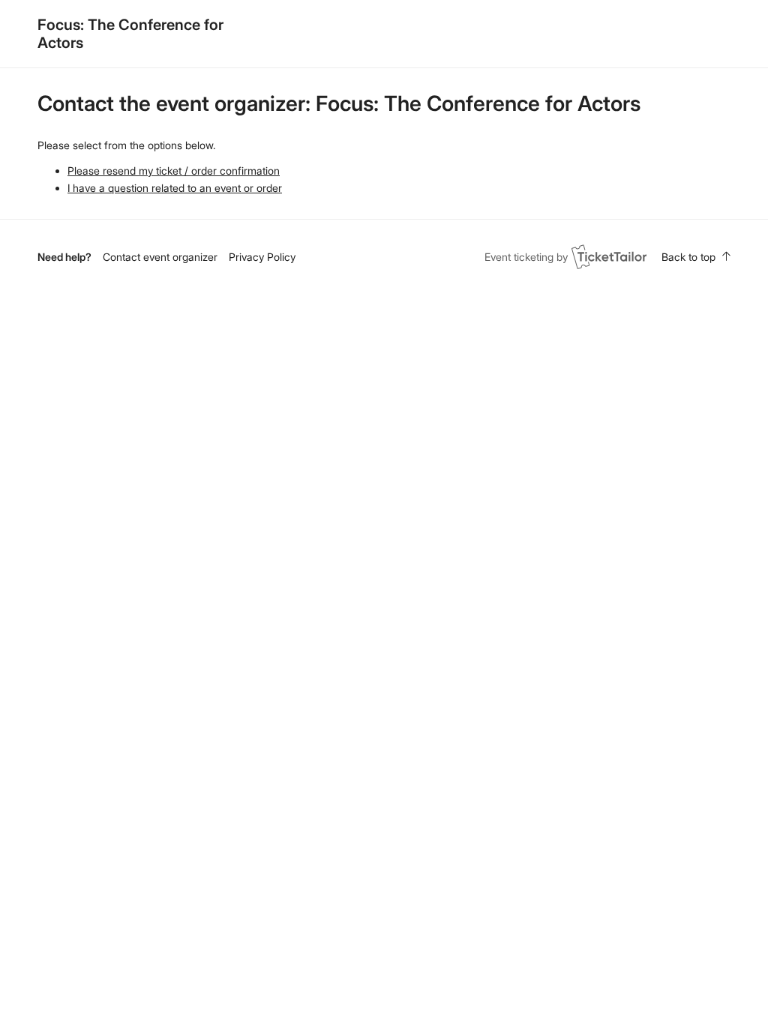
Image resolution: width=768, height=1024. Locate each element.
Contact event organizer (160, 256)
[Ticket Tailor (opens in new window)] (609, 256)
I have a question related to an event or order (175, 187)
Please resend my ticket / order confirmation (174, 170)
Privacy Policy (262, 256)
